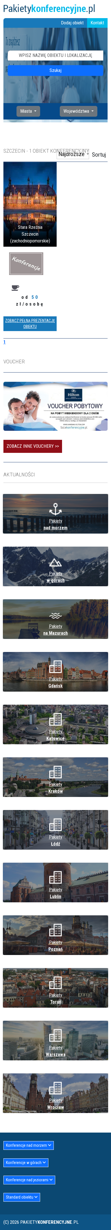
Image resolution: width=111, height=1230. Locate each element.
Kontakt (97, 22)
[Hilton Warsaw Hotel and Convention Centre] (55, 406)
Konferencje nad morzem (27, 1145)
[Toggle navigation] (104, 9)
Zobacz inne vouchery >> (33, 446)
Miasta (26, 111)
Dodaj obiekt (72, 22)
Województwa (76, 111)
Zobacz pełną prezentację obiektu (30, 323)
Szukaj (55, 70)
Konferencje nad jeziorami (27, 1180)
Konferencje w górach (24, 1162)
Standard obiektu (20, 1197)
